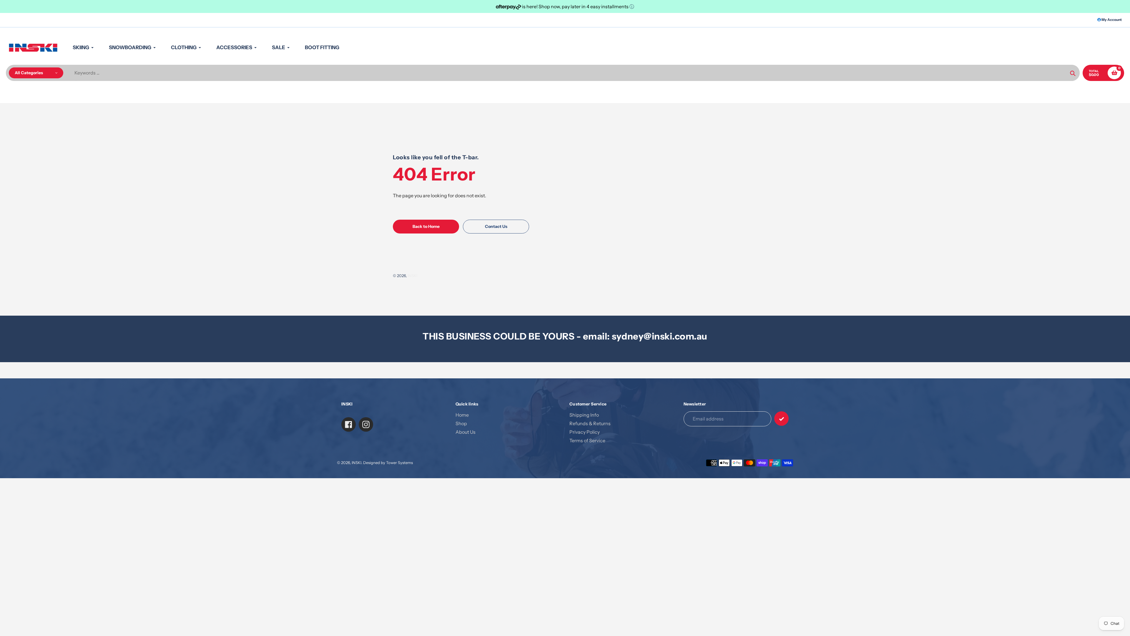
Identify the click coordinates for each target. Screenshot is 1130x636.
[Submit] (781, 418)
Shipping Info (584, 415)
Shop (461, 423)
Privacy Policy (584, 432)
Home (462, 415)
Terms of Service (587, 440)
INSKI (412, 275)
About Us (466, 432)
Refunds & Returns (590, 423)
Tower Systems (399, 462)
